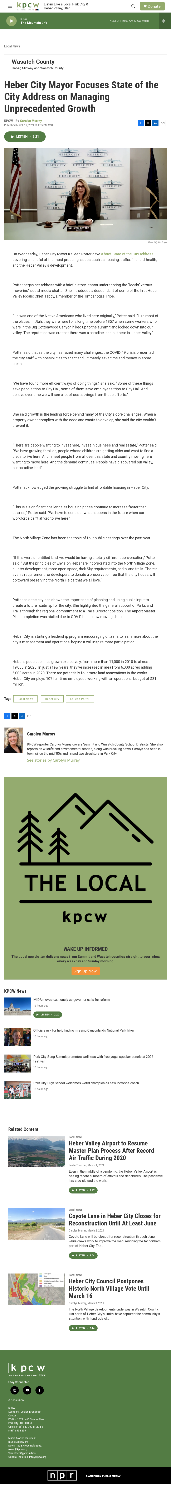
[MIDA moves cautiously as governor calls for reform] (17, 1006)
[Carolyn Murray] (13, 740)
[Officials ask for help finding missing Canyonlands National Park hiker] (17, 1037)
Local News (12, 46)
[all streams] (165, 21)
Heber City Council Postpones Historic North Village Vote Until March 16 (109, 1288)
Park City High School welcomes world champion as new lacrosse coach (86, 1083)
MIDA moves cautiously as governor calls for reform (71, 1000)
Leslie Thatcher (78, 1165)
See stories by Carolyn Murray (53, 760)
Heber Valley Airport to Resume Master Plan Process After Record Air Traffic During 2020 (111, 1151)
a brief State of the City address (127, 254)
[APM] (103, 1475)
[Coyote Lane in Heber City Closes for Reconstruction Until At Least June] (36, 1224)
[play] (11, 21)
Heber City (52, 699)
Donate (154, 6)
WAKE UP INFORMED (85, 949)
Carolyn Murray (31, 121)
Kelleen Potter (79, 699)
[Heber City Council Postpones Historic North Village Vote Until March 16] (36, 1289)
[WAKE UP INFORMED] (85, 858)
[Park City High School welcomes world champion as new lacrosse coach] (17, 1090)
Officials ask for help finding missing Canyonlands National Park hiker (83, 1030)
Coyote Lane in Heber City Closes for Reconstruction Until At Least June (115, 1219)
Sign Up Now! (86, 970)
